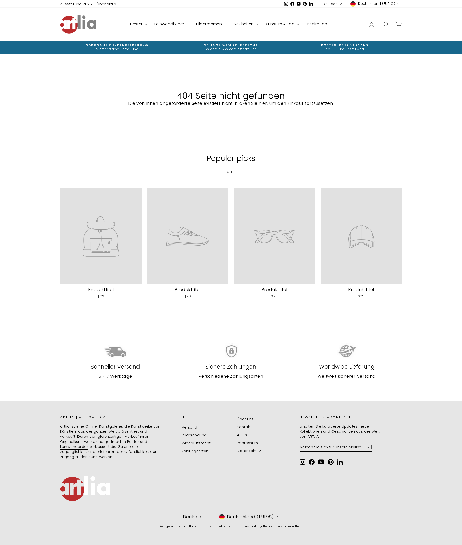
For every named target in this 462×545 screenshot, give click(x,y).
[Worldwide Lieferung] (346, 351)
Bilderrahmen (209, 24)
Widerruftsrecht (196, 442)
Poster (137, 24)
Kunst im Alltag (280, 24)
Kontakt (244, 426)
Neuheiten (244, 24)
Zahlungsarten (195, 450)
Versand (189, 427)
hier (263, 103)
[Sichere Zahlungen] (231, 351)
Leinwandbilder (169, 24)
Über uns (245, 419)
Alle (231, 172)
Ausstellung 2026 (76, 4)
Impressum (247, 442)
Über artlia (106, 4)
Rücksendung (194, 434)
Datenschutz (249, 450)
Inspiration (317, 24)
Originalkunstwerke (77, 441)
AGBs (242, 434)
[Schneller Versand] (115, 351)
